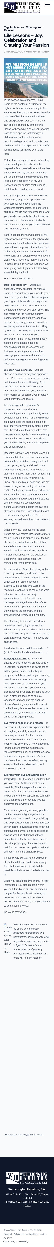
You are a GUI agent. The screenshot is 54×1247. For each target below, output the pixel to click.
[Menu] (46, 5)
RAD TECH (8, 1238)
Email (28, 1205)
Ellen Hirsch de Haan (25, 924)
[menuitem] (46, 5)
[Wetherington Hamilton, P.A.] (22, 7)
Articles (29, 52)
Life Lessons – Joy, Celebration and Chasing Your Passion (26, 40)
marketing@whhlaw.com (29, 1134)
